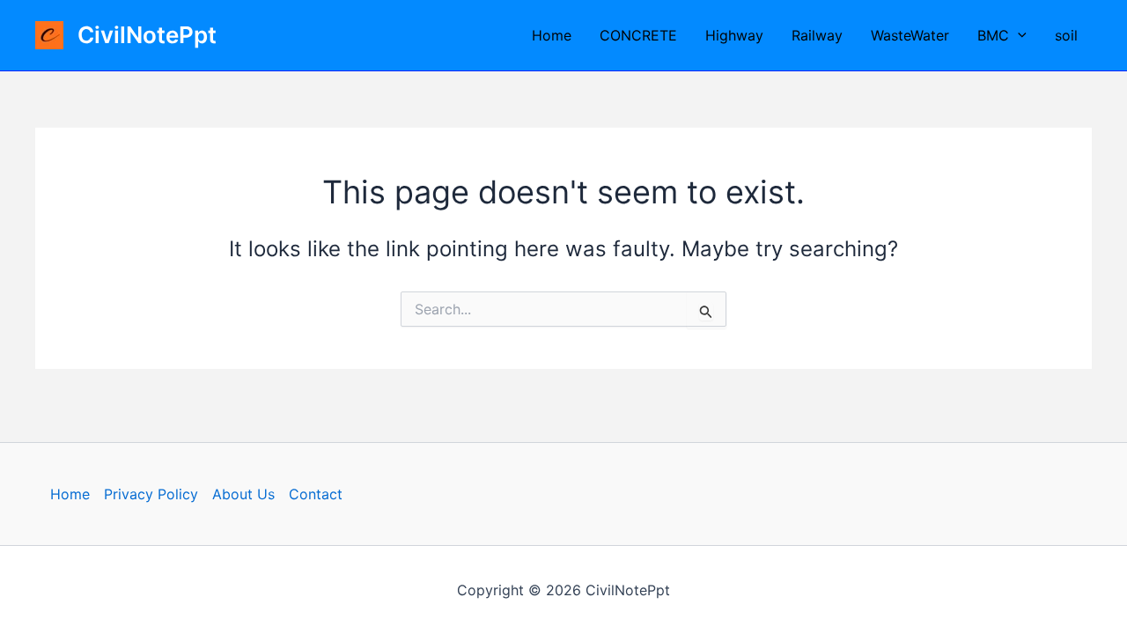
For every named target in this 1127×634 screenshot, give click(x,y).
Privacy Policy (151, 494)
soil (1066, 35)
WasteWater (910, 35)
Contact (316, 494)
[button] (1018, 35)
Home (551, 35)
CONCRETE (638, 35)
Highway (734, 35)
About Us (243, 494)
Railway (817, 35)
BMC (993, 35)
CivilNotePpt (147, 34)
